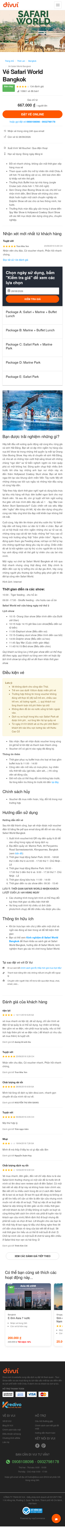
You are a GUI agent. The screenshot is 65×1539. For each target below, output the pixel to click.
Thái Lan (21, 60)
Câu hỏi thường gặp (44, 1421)
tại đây (55, 782)
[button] (7, 410)
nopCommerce (38, 1518)
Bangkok (32, 60)
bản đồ (18, 853)
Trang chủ (9, 60)
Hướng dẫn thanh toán (45, 1432)
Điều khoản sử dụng (11, 1433)
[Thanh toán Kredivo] (12, 1406)
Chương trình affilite (11, 1437)
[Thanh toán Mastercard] (20, 1396)
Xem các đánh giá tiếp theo (32, 1256)
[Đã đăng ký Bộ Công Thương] (32, 1510)
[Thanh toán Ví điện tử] (43, 1396)
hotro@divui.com (35, 1476)
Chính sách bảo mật (11, 1429)
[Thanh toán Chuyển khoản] (32, 1396)
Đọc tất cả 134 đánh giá (15, 259)
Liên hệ (5, 1442)
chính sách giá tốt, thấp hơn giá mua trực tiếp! (41, 967)
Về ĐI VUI (6, 1421)
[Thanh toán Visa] (8, 1396)
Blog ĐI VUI (7, 1425)
